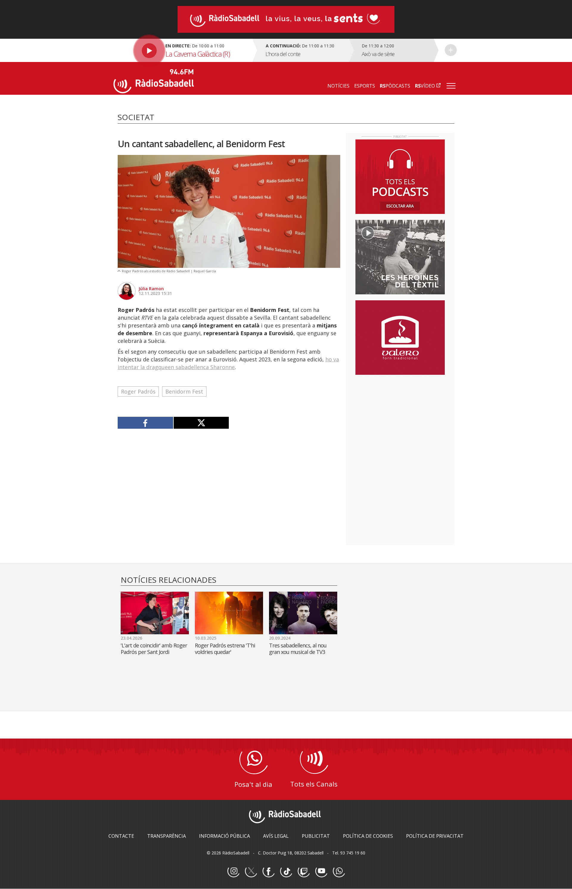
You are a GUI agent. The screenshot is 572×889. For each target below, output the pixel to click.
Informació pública (224, 836)
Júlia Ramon (151, 288)
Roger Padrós (138, 391)
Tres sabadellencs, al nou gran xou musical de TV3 (298, 648)
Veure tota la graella (451, 50)
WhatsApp (339, 871)
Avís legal (276, 836)
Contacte (121, 836)
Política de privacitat (435, 836)
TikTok (286, 871)
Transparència (166, 836)
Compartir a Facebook (145, 423)
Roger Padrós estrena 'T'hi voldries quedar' (225, 648)
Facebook (268, 871)
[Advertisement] (400, 418)
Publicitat (316, 836)
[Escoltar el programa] (182, 50)
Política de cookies (368, 836)
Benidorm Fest (184, 391)
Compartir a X (201, 423)
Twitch (303, 871)
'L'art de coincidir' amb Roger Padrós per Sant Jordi (154, 648)
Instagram (233, 871)
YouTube (321, 871)
